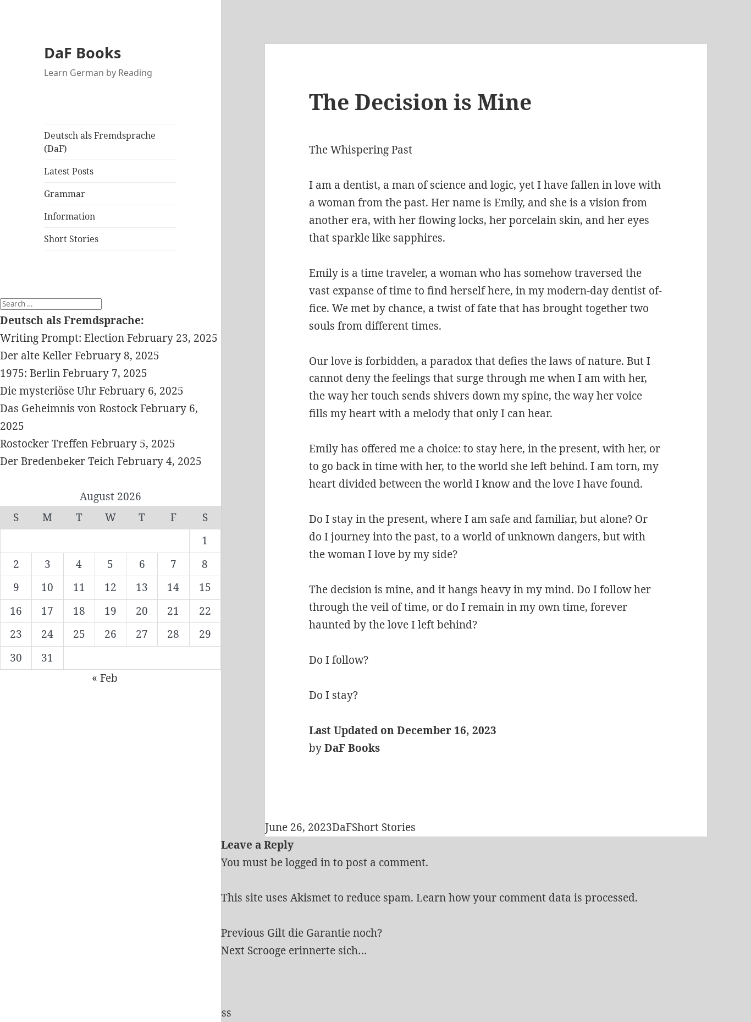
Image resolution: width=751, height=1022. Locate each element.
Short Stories (71, 239)
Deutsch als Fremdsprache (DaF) (100, 142)
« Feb (105, 678)
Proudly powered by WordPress (152, 1012)
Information (69, 216)
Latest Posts (68, 171)
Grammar (64, 194)
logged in (307, 862)
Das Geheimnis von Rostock (68, 408)
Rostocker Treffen (44, 443)
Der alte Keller (36, 355)
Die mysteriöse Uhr (48, 391)
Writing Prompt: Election (62, 338)
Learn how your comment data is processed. (527, 897)
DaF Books (82, 52)
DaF (342, 827)
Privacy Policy (35, 1012)
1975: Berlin (30, 373)
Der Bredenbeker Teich (57, 461)
